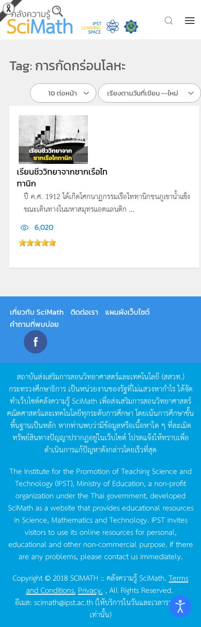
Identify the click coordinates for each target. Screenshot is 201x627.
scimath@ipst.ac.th (63, 602)
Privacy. (90, 589)
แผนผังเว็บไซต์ (127, 311)
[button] (190, 20)
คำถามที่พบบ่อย (34, 324)
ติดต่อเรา (84, 311)
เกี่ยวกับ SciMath (37, 311)
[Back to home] (39, 20)
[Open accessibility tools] (180, 606)
